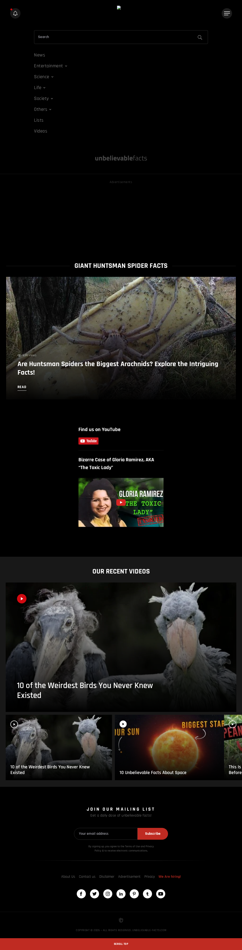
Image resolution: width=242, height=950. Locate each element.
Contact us (87, 876)
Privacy (149, 876)
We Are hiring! (170, 876)
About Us (68, 876)
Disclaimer (106, 876)
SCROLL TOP (121, 944)
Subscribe (152, 833)
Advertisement (129, 876)
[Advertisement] (121, 218)
